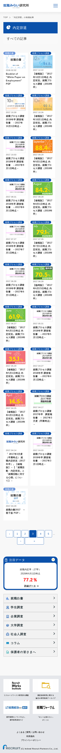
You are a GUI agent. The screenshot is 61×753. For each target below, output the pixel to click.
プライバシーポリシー (31, 740)
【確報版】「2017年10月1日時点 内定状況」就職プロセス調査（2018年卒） (42, 123)
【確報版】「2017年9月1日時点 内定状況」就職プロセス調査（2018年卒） (42, 165)
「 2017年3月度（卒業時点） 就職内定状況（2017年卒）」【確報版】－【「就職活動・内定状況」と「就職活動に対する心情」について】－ (15, 467)
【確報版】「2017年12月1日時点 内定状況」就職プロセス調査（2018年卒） (42, 80)
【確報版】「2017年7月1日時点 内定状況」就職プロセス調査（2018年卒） (42, 249)
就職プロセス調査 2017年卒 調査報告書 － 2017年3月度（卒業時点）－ (43, 418)
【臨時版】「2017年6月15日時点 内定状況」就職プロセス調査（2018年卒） (42, 292)
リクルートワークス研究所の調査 (16, 695)
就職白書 (9, 53)
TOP (5, 17)
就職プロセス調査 (40, 53)
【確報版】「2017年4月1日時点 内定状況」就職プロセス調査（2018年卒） (15, 419)
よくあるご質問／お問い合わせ (31, 732)
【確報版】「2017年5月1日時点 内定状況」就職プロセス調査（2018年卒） (15, 376)
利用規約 (30, 736)
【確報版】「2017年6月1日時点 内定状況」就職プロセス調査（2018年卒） (15, 334)
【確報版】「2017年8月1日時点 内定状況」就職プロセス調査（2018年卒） (42, 207)
